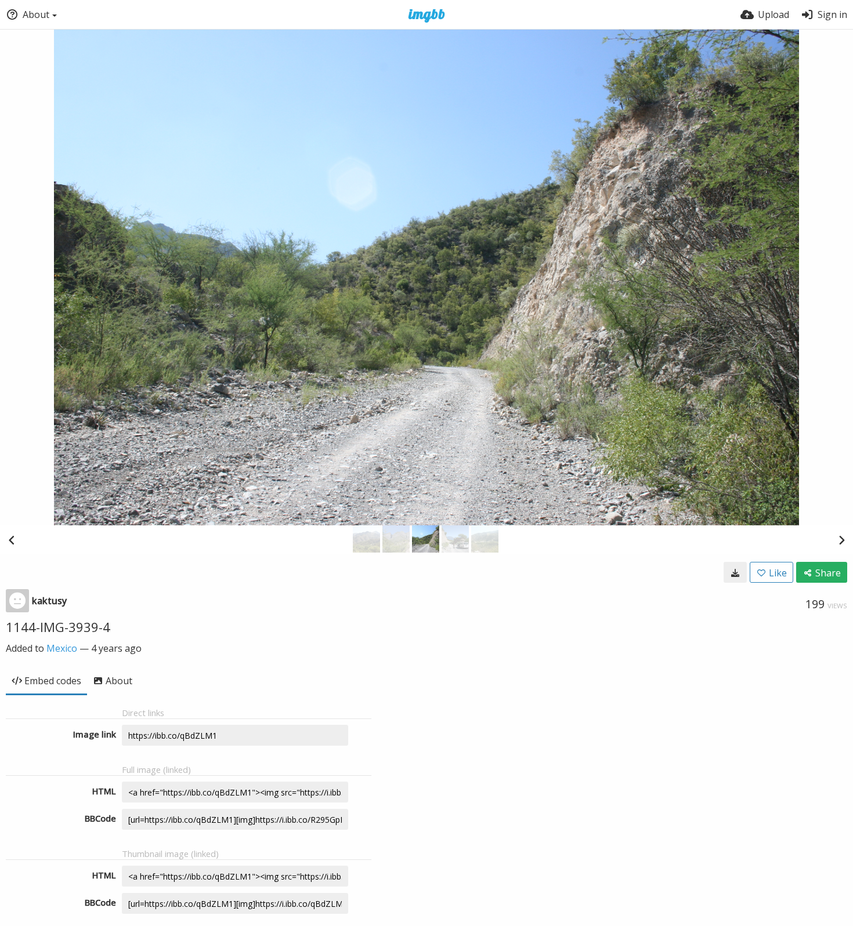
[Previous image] (11, 539)
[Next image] (841, 539)
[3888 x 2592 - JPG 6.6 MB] (735, 572)
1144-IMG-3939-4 (58, 627)
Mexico (61, 648)
